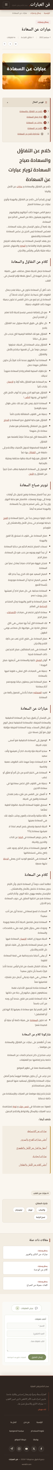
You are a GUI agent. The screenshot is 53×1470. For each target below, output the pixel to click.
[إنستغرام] (19, 1449)
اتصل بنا (13, 1422)
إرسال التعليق (37, 1357)
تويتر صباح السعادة (34, 116)
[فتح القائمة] (6, 5)
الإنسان (22, 938)
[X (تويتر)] (34, 1449)
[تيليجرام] (12, 1449)
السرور (23, 245)
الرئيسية (47, 13)
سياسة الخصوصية (16, 1431)
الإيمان (10, 381)
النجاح (6, 420)
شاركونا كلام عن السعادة (28, 133)
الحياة (6, 858)
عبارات (20, 186)
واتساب (42, 1210)
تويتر (15, 1106)
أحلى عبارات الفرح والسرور (34, 1139)
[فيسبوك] (41, 1449)
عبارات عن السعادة (34, 122)
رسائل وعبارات (35, 13)
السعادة (34, 1020)
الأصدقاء (11, 612)
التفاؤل (32, 452)
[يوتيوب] (26, 1449)
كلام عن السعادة (35, 128)
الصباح (39, 660)
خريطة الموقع (20, 1439)
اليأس (27, 397)
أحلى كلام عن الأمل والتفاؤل (33, 1165)
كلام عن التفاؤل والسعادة (31, 111)
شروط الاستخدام (37, 1431)
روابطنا (35, 1439)
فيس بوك (24, 1106)
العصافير (37, 692)
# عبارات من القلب (40, 1193)
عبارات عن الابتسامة (37, 1131)
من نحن (26, 1422)
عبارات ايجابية (40, 1156)
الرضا (20, 837)
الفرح (5, 518)
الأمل (31, 474)
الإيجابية (43, 606)
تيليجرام (18, 1210)
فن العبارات (13, 1459)
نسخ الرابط (40, 1217)
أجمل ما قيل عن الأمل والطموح (31, 1148)
